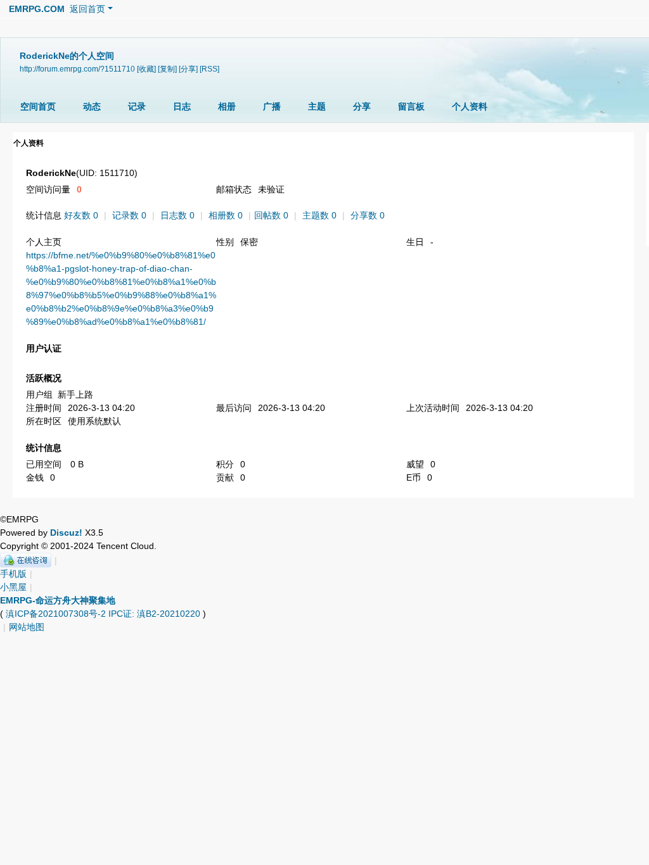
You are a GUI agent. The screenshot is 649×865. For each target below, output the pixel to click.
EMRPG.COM (37, 9)
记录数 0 (129, 215)
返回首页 (87, 9)
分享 (362, 106)
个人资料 (469, 106)
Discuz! (66, 532)
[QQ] (25, 560)
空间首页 (38, 106)
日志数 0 (177, 215)
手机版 (13, 574)
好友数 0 (81, 215)
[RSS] (209, 69)
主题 (317, 106)
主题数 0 (319, 215)
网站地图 (26, 627)
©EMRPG (19, 519)
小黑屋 (13, 587)
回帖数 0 (271, 215)
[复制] (167, 69)
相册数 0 (226, 215)
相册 (227, 106)
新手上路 (75, 394)
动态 (92, 106)
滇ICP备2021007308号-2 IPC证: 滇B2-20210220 (103, 614)
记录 (137, 106)
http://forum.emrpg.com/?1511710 (77, 69)
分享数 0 (367, 215)
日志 (182, 106)
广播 (272, 106)
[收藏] (146, 69)
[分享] (188, 69)
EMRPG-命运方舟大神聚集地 (57, 600)
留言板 (411, 106)
